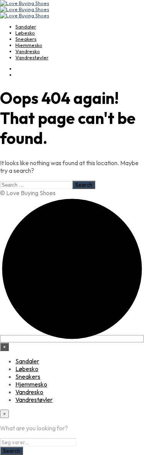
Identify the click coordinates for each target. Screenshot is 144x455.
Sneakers (25, 39)
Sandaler (25, 26)
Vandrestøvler (31, 57)
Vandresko (27, 51)
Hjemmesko (28, 45)
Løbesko (25, 33)
